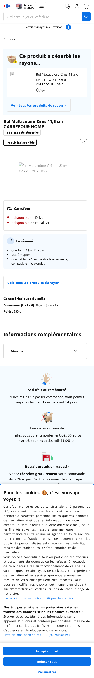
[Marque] (75, 351)
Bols (12, 39)
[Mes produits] (67, 6)
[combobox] (47, 16)
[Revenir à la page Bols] (5, 39)
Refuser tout (47, 661)
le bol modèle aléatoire (22, 132)
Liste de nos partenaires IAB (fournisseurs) (36, 635)
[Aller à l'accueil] (7, 6)
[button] (41, 6)
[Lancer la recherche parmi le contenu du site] (86, 16)
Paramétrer (47, 672)
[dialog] (47, 581)
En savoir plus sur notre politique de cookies (38, 598)
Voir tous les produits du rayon (37, 105)
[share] (83, 142)
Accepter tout (47, 651)
